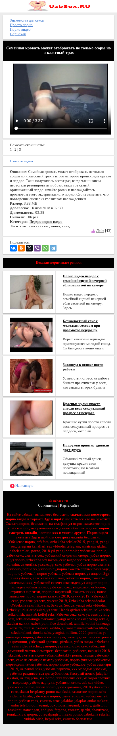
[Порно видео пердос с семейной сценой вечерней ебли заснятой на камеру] (31, 292)
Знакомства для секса (27, 20)
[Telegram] (53, 248)
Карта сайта (69, 505)
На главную (24, 485)
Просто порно (21, 25)
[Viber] (37, 248)
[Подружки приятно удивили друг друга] (31, 458)
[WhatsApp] (45, 248)
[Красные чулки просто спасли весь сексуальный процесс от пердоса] (31, 417)
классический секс (34, 226)
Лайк (100, 230)
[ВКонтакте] (13, 248)
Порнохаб (18, 34)
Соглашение (47, 505)
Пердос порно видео (46, 221)
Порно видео (20, 29)
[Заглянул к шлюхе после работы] (31, 376)
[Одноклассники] (21, 248)
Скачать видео (21, 161)
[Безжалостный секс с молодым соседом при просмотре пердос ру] (31, 334)
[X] (29, 248)
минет (55, 226)
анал (65, 226)
